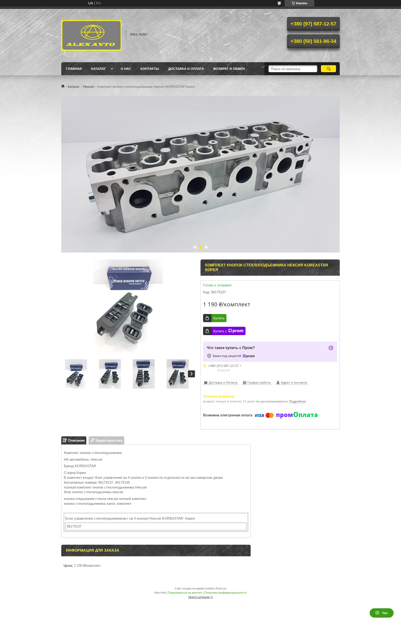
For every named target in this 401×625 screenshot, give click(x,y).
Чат (385, 613)
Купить (218, 318)
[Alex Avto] (91, 34)
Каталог (98, 69)
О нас (126, 69)
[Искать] (328, 68)
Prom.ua (221, 588)
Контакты (149, 69)
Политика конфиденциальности (225, 592)
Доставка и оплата (186, 69)
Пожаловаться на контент (185, 592)
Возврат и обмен (229, 69)
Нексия (88, 86)
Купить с (220, 331)
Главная (74, 69)
